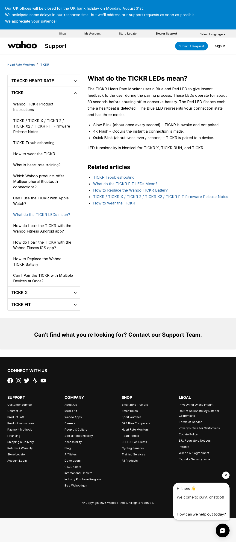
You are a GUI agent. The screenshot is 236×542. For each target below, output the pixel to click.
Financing (13, 435)
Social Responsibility (79, 435)
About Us (71, 404)
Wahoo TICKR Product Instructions (33, 107)
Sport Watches (132, 417)
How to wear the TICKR (114, 203)
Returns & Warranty (20, 448)
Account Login (17, 460)
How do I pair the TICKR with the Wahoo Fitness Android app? (42, 228)
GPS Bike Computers (136, 423)
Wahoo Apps (73, 417)
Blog (68, 448)
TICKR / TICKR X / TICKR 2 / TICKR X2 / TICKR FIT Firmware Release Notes (160, 196)
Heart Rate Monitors (21, 64)
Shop (62, 33)
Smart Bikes (130, 411)
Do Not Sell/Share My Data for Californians (199, 413)
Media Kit (71, 411)
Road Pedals (130, 435)
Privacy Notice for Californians (199, 428)
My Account (92, 33)
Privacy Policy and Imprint (196, 404)
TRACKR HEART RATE (32, 80)
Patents (184, 447)
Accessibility (73, 442)
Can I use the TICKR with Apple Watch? (41, 201)
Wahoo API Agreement (194, 453)
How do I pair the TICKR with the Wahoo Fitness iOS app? (42, 245)
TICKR (44, 64)
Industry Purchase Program (83, 479)
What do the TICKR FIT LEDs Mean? (125, 183)
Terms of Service (190, 422)
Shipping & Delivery (20, 442)
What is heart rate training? (37, 165)
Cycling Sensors (133, 448)
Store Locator (128, 33)
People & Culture (76, 429)
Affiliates (71, 454)
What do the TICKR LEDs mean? (41, 214)
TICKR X (19, 292)
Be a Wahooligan (76, 485)
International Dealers (78, 473)
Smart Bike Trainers (135, 404)
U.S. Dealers (73, 467)
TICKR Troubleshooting (113, 177)
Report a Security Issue (194, 459)
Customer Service (19, 404)
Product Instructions (20, 423)
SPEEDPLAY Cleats (134, 442)
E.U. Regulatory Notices (195, 440)
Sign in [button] (220, 46)
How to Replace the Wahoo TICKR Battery (130, 190)
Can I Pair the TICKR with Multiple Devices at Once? (43, 278)
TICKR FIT (21, 304)
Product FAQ (15, 417)
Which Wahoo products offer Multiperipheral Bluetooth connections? (38, 181)
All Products (130, 460)
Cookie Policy (188, 434)
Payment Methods (19, 429)
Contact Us (14, 411)
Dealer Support (166, 33)
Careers (70, 423)
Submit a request (191, 46)
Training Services (133, 454)
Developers (73, 460)
